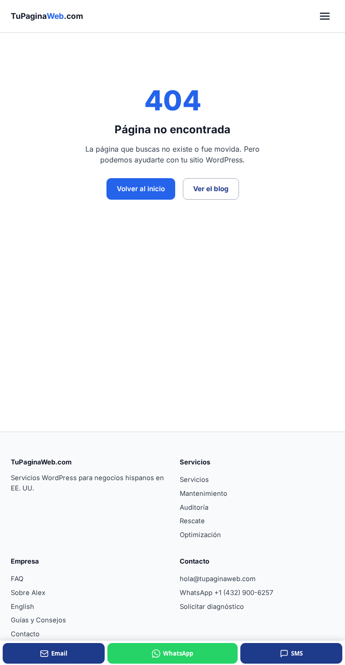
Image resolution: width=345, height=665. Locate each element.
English (22, 607)
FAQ (17, 579)
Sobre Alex (28, 593)
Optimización (200, 535)
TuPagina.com (47, 16)
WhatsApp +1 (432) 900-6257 (226, 593)
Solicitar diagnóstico (212, 607)
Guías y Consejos (38, 620)
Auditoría (194, 507)
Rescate (192, 521)
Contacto (25, 634)
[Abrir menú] (324, 16)
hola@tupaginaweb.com (218, 579)
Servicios (194, 480)
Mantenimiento (203, 494)
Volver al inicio (141, 188)
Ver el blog (211, 188)
